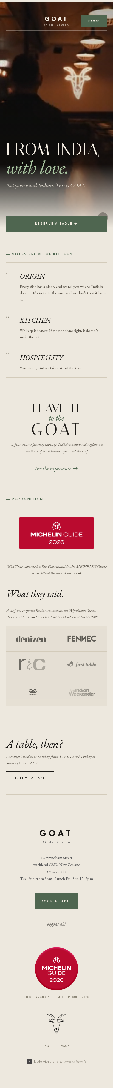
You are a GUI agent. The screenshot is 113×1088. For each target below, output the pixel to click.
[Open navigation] (12, 21)
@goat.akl (56, 924)
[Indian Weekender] (82, 692)
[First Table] (82, 665)
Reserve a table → (56, 223)
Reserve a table (30, 778)
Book (94, 20)
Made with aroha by (60, 1061)
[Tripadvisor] (31, 692)
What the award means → (61, 573)
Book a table (56, 901)
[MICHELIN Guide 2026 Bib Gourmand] (56, 534)
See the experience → (56, 468)
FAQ (46, 1046)
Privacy (62, 1046)
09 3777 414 (56, 871)
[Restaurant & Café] (31, 665)
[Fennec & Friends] (82, 638)
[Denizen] (31, 638)
